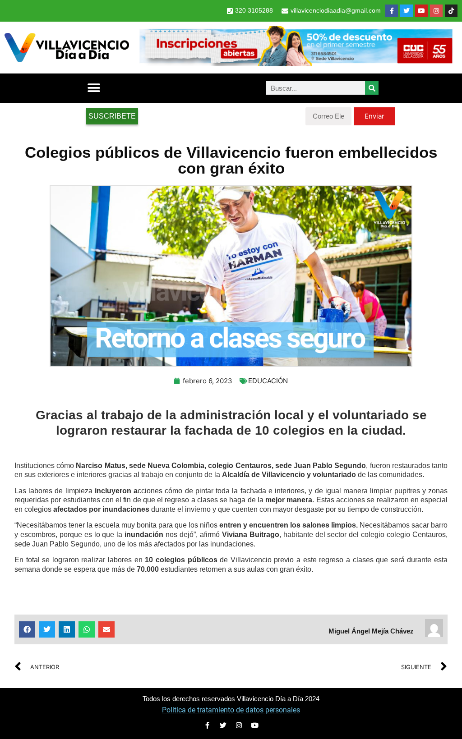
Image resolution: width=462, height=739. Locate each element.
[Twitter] (406, 11)
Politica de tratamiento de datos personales (231, 710)
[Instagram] (436, 11)
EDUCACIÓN (268, 380)
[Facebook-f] (391, 11)
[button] (93, 88)
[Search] (372, 88)
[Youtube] (421, 11)
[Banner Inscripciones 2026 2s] (295, 63)
